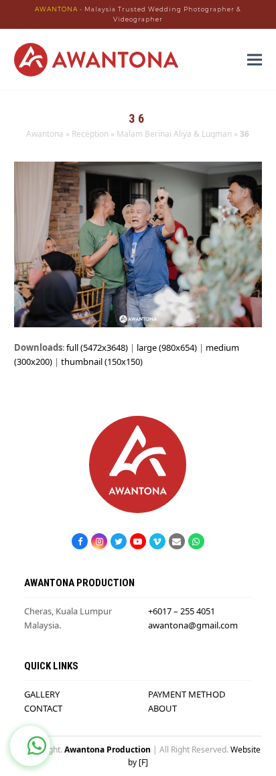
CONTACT (43, 708)
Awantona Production (107, 749)
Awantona (45, 134)
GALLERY (42, 694)
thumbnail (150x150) (102, 361)
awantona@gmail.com (193, 625)
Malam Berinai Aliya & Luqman (174, 134)
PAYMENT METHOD (186, 694)
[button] (254, 60)
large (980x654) (167, 347)
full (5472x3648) (97, 347)
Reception (90, 134)
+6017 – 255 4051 (181, 611)
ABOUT (162, 708)
